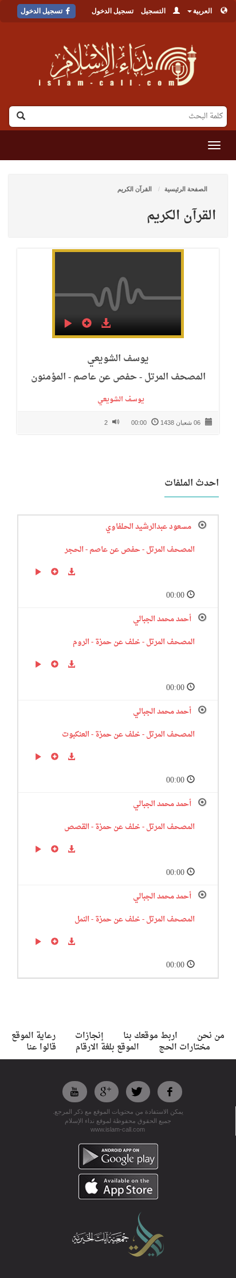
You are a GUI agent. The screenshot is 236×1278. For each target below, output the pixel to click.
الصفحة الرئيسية (185, 188)
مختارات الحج (184, 1047)
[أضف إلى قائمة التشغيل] (86, 325)
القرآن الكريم (135, 188)
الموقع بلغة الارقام (107, 1047)
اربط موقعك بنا (150, 1036)
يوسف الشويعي (118, 399)
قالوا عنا (41, 1047)
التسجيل (153, 11)
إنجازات (89, 1036)
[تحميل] (105, 325)
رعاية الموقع (33, 1036)
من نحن (211, 1036)
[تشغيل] (67, 325)
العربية (202, 11)
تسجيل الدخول (112, 11)
